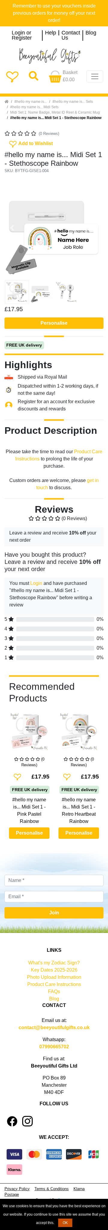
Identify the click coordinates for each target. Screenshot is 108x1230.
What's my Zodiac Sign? (54, 962)
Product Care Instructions (54, 984)
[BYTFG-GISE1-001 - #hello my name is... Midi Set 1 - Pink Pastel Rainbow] (29, 733)
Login (36, 583)
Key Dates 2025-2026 (54, 969)
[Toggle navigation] (94, 76)
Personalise (54, 323)
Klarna (79, 1189)
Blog (91, 33)
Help (50, 33)
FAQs (54, 991)
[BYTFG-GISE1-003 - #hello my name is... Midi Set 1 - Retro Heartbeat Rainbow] (78, 733)
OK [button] (65, 1223)
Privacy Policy (17, 1189)
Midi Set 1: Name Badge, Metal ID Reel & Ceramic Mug (55, 112)
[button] (12, 227)
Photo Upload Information (54, 977)
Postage (11, 1194)
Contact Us (71, 35)
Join (54, 912)
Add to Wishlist (30, 143)
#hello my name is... (30, 102)
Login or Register (22, 35)
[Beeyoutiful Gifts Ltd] (54, 56)
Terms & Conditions (51, 1189)
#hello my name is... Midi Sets (34, 107)
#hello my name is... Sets (72, 102)
